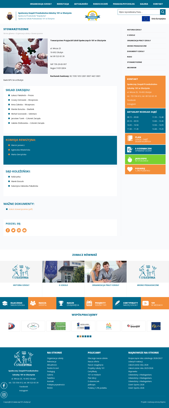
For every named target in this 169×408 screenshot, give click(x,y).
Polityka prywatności (56, 384)
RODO (129, 57)
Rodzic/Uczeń (100, 4)
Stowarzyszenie (134, 62)
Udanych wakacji (135, 361)
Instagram (131, 104)
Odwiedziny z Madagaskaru (140, 374)
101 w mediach (155, 303)
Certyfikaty (92, 371)
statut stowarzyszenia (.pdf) (21, 209)
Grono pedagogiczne (137, 46)
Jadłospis (91, 384)
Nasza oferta (42, 303)
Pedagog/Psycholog (124, 4)
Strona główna (8, 33)
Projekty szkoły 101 (98, 303)
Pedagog (51, 371)
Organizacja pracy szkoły (139, 40)
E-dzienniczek (93, 381)
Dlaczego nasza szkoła (14, 303)
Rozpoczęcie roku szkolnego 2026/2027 (145, 358)
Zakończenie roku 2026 (138, 365)
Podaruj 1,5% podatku (145, 169)
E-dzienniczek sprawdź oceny (145, 149)
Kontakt (158, 4)
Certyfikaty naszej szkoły (127, 303)
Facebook (131, 100)
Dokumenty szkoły (135, 51)
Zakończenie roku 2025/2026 (140, 368)
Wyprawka (132, 371)
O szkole (131, 35)
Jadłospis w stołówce (145, 159)
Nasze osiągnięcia (70, 303)
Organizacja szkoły (41, 4)
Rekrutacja (63, 4)
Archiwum (131, 67)
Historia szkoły (134, 30)
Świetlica (51, 378)
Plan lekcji (145, 138)
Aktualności (81, 4)
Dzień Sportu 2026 (136, 384)
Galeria (144, 4)
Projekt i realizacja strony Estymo (153, 402)
